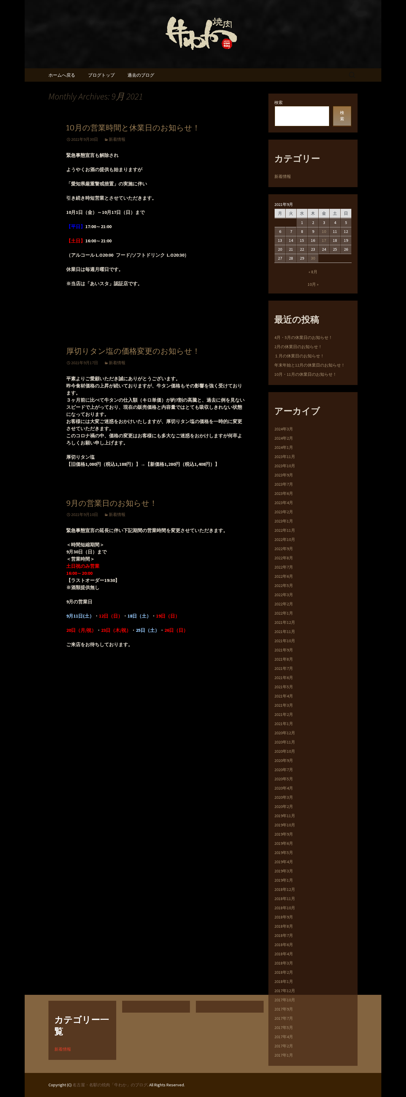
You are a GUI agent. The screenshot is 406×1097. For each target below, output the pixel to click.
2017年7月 (283, 1018)
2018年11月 (284, 898)
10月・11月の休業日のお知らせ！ (305, 374)
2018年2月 (283, 972)
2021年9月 (283, 650)
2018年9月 (283, 917)
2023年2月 (283, 511)
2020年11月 (284, 742)
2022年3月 (283, 594)
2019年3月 (283, 871)
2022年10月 (284, 539)
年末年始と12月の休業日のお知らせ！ (309, 365)
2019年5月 (283, 852)
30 (313, 258)
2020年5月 (283, 779)
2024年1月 (283, 447)
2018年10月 (284, 907)
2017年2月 (283, 1046)
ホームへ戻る (61, 75)
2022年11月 (284, 530)
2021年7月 (283, 668)
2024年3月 (283, 429)
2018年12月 (284, 889)
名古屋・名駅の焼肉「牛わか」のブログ (110, 1084)
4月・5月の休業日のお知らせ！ (303, 337)
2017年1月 (283, 1055)
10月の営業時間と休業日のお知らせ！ (133, 127)
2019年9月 (283, 834)
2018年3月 (283, 963)
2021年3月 (283, 705)
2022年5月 (283, 585)
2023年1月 (283, 521)
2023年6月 (283, 493)
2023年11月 (284, 456)
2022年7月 (283, 567)
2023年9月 (283, 475)
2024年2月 (283, 438)
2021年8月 (283, 659)
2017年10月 (284, 1000)
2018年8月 (283, 926)
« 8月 (313, 271)
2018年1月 (283, 981)
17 (324, 240)
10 (324, 231)
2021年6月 (283, 677)
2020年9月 (283, 760)
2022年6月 (283, 576)
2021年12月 (284, 622)
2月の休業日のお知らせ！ (298, 346)
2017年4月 (283, 1036)
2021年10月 (284, 640)
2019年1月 (283, 880)
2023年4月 (283, 502)
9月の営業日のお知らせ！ (111, 503)
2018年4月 (283, 953)
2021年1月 (283, 723)
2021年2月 (283, 714)
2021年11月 (284, 631)
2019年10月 (284, 825)
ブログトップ (101, 75)
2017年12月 (284, 990)
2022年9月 (283, 548)
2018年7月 (283, 935)
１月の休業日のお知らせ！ (299, 356)
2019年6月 (283, 843)
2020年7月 (283, 769)
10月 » (313, 284)
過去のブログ (141, 75)
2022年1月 (283, 613)
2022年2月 (283, 604)
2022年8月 (283, 558)
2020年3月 (283, 797)
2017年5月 (283, 1027)
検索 (278, 102)
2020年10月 (284, 751)
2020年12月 (284, 732)
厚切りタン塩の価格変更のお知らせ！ (133, 351)
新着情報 (117, 139)
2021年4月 (283, 696)
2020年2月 (283, 806)
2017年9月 (283, 1009)
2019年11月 (284, 815)
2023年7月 (283, 484)
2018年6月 (283, 944)
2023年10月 (284, 465)
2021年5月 (283, 686)
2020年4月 (283, 788)
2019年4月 (283, 861)
